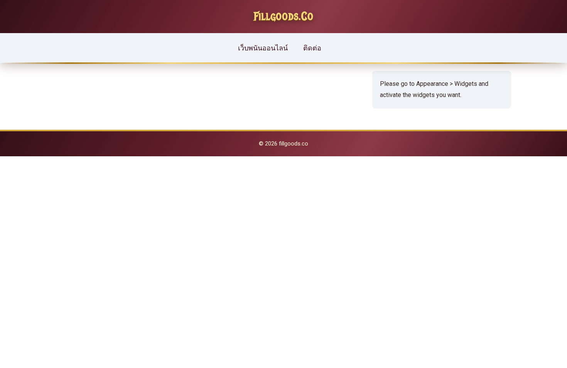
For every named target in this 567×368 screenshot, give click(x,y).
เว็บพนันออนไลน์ (263, 48)
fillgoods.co (284, 16)
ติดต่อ (312, 48)
